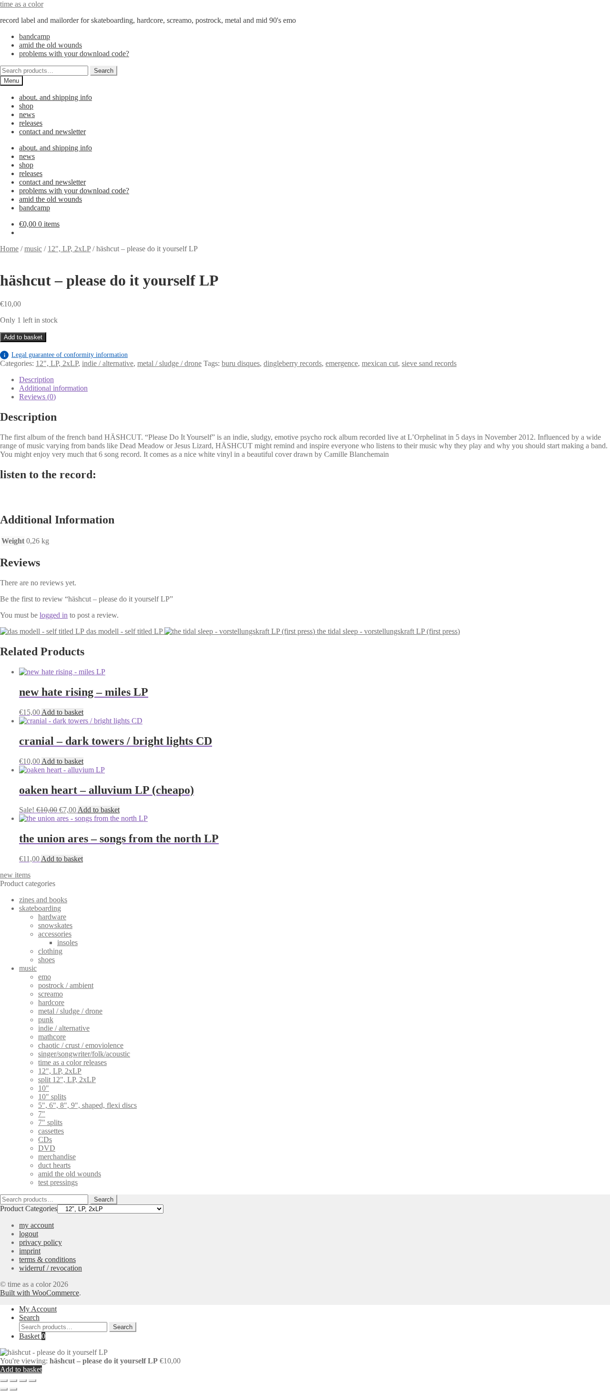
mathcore (52, 1037)
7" (41, 1114)
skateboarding (40, 908)
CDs (45, 1139)
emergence (341, 363)
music (33, 249)
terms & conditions (47, 1259)
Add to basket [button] (62, 712)
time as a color (21, 4)
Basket (32, 1336)
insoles (67, 942)
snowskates (55, 925)
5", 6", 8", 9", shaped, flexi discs (87, 1105)
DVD (46, 1148)
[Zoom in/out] (4, 1380)
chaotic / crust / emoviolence (80, 1045)
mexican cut (380, 363)
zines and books (43, 900)
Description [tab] (36, 379)
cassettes (51, 1131)
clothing (50, 951)
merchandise (57, 1157)
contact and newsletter (52, 132)
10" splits (52, 1097)
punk (45, 1020)
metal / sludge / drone (169, 363)
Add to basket (23, 337)
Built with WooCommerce (39, 1293)
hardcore (51, 1002)
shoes (46, 960)
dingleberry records (293, 363)
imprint (30, 1251)
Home (9, 249)
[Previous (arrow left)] (4, 1389)
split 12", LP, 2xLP (67, 1079)
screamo (50, 994)
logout (28, 1234)
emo (44, 977)
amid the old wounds (50, 45)
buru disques (241, 363)
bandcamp (34, 36)
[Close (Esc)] (32, 1380)
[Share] (23, 1380)
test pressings (58, 1182)
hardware (52, 917)
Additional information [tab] (53, 388)
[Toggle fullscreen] (13, 1380)
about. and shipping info (55, 97)
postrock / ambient (65, 985)
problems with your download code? (74, 53)
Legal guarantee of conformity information (66, 354)
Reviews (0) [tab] (37, 397)
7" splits (50, 1122)
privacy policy (40, 1242)
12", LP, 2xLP (69, 249)
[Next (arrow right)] (13, 1389)
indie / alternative (107, 363)
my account (36, 1225)
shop (26, 106)
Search (103, 70)
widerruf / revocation (50, 1268)
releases (30, 123)
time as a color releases (72, 1062)
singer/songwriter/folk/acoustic (84, 1054)
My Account (38, 1309)
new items (15, 875)
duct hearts (54, 1165)
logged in (54, 615)
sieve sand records (429, 363)
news (27, 114)
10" (43, 1088)
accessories (54, 934)
